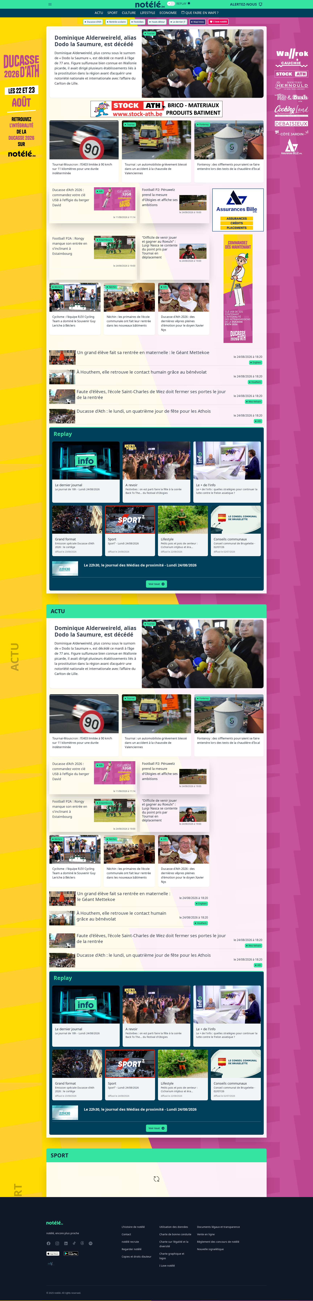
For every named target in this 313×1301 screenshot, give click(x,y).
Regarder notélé (131, 1249)
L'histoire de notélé (133, 1227)
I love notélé (220, 21)
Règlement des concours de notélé (218, 1241)
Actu (99, 13)
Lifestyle (147, 13)
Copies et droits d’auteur (136, 1256)
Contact (126, 1234)
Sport (112, 13)
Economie (168, 13)
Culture (129, 13)
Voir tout (154, 584)
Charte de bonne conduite (175, 1234)
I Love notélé (167, 1265)
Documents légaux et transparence (218, 1227)
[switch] (171, 3)
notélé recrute (130, 1241)
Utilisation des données (173, 1227)
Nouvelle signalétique (210, 1249)
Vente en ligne (206, 1234)
